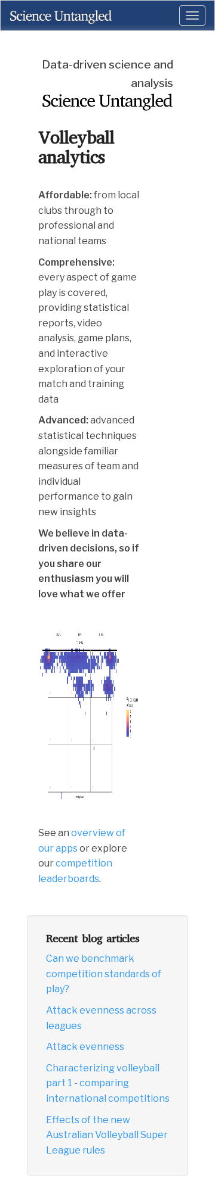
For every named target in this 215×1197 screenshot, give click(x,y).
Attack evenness (85, 1046)
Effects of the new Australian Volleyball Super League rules (107, 1135)
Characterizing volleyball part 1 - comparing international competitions (108, 1083)
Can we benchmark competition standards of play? (103, 974)
